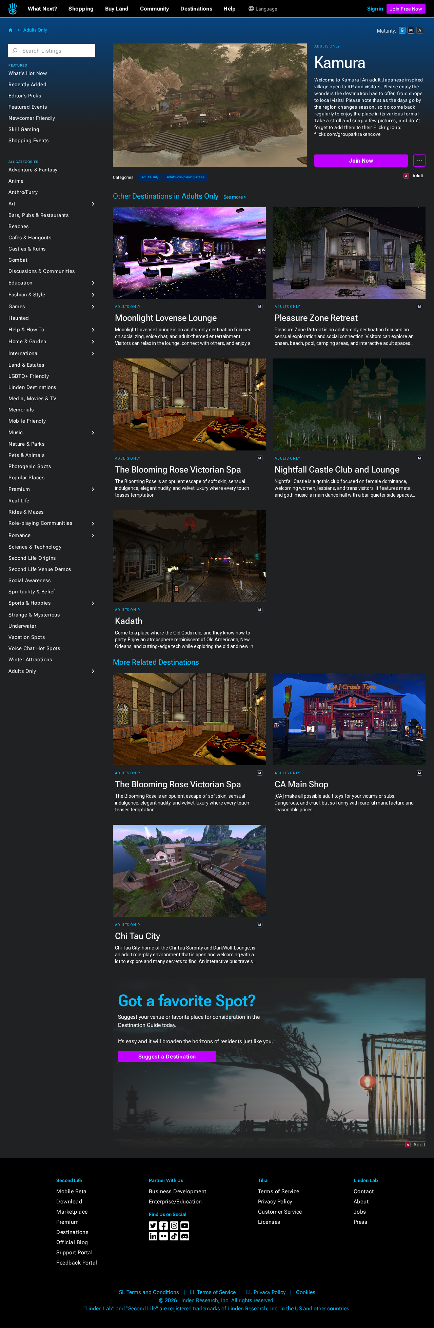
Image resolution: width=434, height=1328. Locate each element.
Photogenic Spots (29, 466)
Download (69, 1201)
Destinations (72, 1232)
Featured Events (27, 107)
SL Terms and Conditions (149, 1292)
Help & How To (26, 330)
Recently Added (27, 84)
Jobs (360, 1212)
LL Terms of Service (213, 1292)
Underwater (22, 626)
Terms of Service (278, 1191)
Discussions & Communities (41, 271)
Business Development (177, 1191)
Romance (19, 535)
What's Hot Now (27, 73)
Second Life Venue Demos (39, 569)
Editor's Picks (24, 96)
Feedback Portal (76, 1262)
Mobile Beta (71, 1191)
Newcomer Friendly (31, 118)
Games (16, 306)
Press (361, 1222)
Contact (364, 1191)
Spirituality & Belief (31, 592)
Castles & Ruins (27, 249)
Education (20, 283)
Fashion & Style (26, 295)
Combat (17, 260)
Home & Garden (27, 341)
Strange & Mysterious (34, 615)
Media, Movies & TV (32, 398)
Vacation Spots (26, 637)
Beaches (18, 226)
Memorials (21, 410)
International (23, 353)
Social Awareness (29, 580)
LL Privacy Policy (265, 1292)
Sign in (375, 8)
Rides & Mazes (26, 512)
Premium (19, 489)
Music (15, 432)
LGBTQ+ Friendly (28, 376)
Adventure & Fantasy (33, 170)
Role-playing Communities (40, 523)
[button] (42, 9)
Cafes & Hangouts (29, 238)
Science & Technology (34, 547)
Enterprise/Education (175, 1201)
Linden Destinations (32, 387)
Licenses (269, 1222)
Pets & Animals (26, 455)
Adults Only (35, 30)
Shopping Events (28, 140)
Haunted (18, 318)
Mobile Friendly (27, 421)
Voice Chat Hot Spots (34, 648)
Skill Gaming (23, 129)
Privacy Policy (275, 1201)
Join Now (361, 161)
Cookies (305, 1292)
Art (12, 204)
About (361, 1201)
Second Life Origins (32, 558)
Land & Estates (26, 365)
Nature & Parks (26, 444)
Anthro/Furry (23, 192)
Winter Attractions (30, 660)
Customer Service (280, 1212)
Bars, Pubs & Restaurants (38, 215)
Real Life (18, 501)
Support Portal (74, 1252)
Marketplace (72, 1212)
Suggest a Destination (167, 1056)
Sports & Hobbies (29, 603)
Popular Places (26, 478)
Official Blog (72, 1242)
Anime (16, 181)
